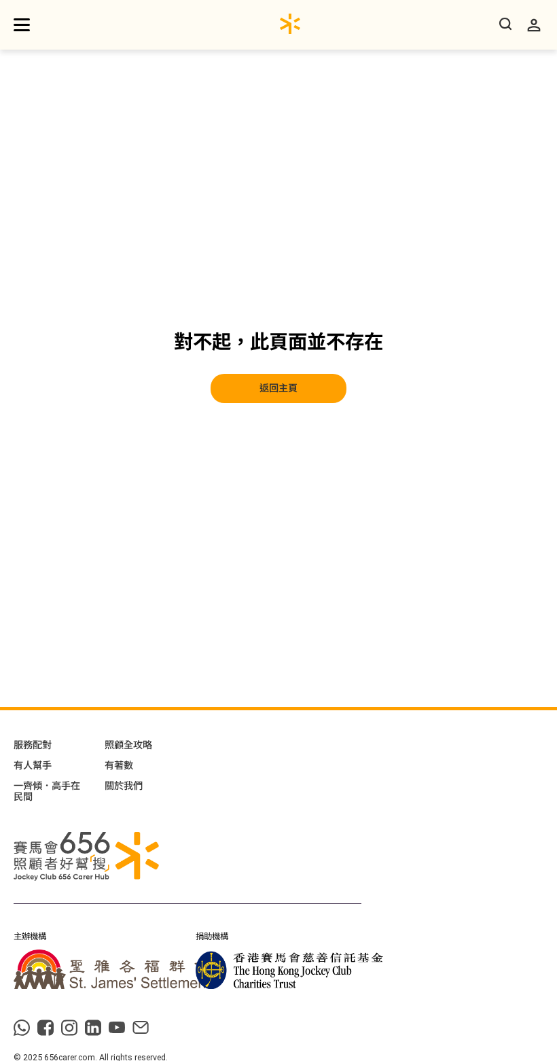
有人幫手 (33, 765)
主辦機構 (30, 937)
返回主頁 (278, 388)
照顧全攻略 (128, 745)
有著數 (119, 765)
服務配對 (33, 745)
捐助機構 (212, 937)
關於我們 (124, 785)
